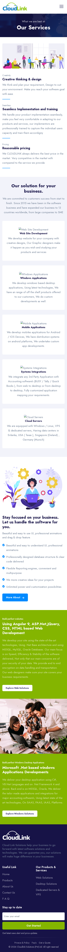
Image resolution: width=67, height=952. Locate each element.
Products (7, 880)
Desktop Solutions (46, 884)
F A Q (5, 899)
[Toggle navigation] (61, 6)
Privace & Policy (21, 942)
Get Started (33, 925)
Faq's (34, 942)
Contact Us (8, 893)
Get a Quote (44, 942)
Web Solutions (44, 878)
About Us (7, 886)
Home (6, 874)
